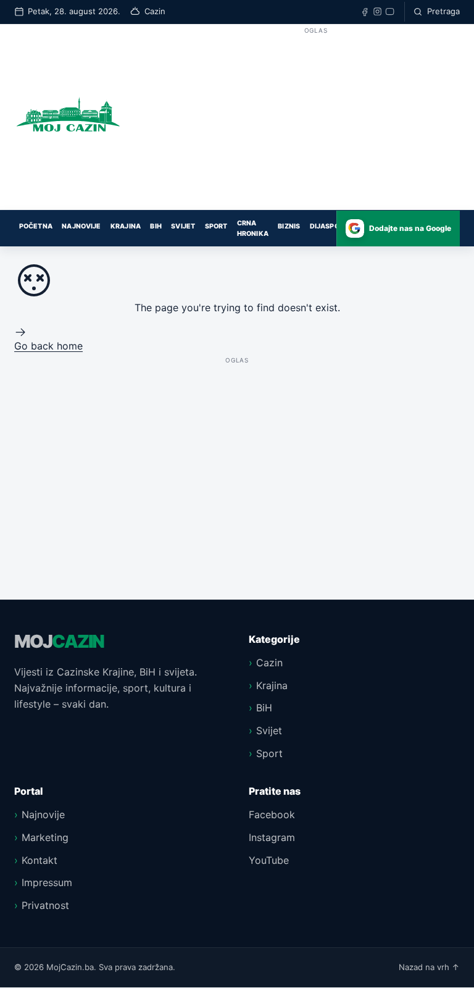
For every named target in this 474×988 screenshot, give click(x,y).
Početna (35, 226)
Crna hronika (252, 228)
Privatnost (45, 905)
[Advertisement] (316, 123)
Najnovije (81, 226)
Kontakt (39, 860)
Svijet (183, 226)
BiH (155, 226)
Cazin (269, 662)
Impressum (47, 882)
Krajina (125, 226)
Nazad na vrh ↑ (429, 967)
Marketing (45, 837)
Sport (216, 226)
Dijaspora (329, 226)
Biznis (289, 226)
